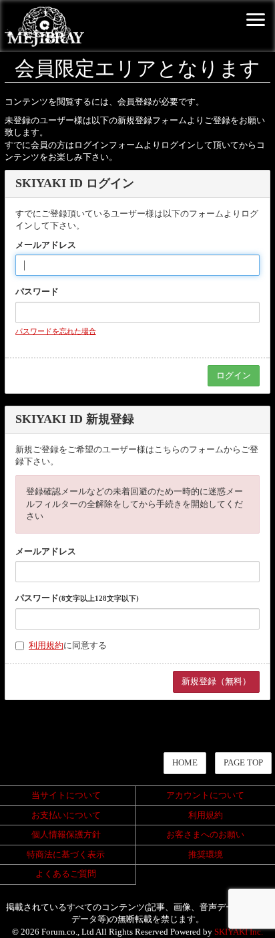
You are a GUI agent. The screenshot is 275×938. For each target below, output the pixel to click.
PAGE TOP (243, 762)
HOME (185, 762)
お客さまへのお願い (205, 834)
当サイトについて (66, 795)
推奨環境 (205, 854)
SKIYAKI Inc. (238, 932)
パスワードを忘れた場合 (55, 331)
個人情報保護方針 (66, 834)
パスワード (37, 291)
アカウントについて (205, 795)
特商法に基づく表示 (66, 854)
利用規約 (46, 645)
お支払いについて (66, 815)
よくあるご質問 (65, 874)
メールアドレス (45, 245)
